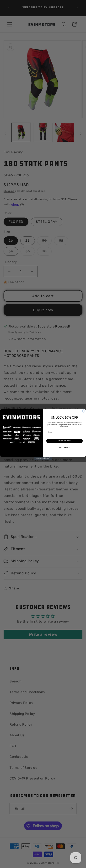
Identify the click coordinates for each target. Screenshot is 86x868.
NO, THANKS (64, 447)
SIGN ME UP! (64, 441)
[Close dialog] (83, 411)
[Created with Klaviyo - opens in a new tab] (43, 458)
